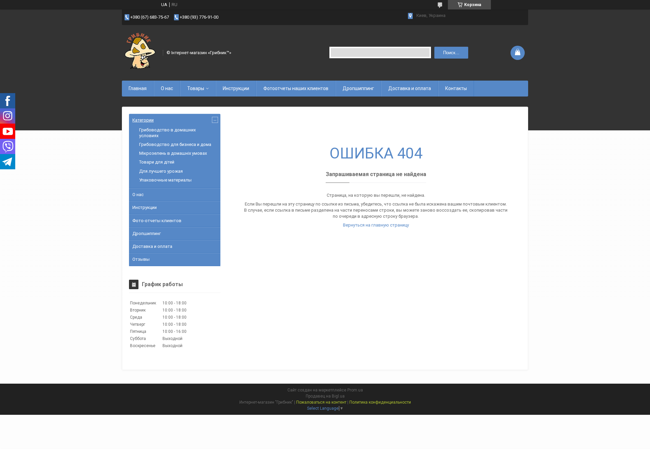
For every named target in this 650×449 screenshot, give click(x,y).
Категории (143, 120)
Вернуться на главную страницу (376, 225)
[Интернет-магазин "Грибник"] (140, 52)
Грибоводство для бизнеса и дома (175, 144)
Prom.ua (355, 390)
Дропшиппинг (358, 88)
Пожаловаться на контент (321, 402)
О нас (167, 88)
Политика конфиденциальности (380, 402)
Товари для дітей (156, 162)
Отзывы (141, 259)
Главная (138, 88)
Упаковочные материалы (165, 180)
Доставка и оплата (409, 88)
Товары (195, 88)
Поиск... (451, 52)
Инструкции (236, 88)
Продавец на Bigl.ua (325, 396)
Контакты (456, 88)
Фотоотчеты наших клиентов (295, 88)
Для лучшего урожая (161, 171)
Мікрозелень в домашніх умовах (173, 153)
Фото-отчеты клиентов (156, 220)
